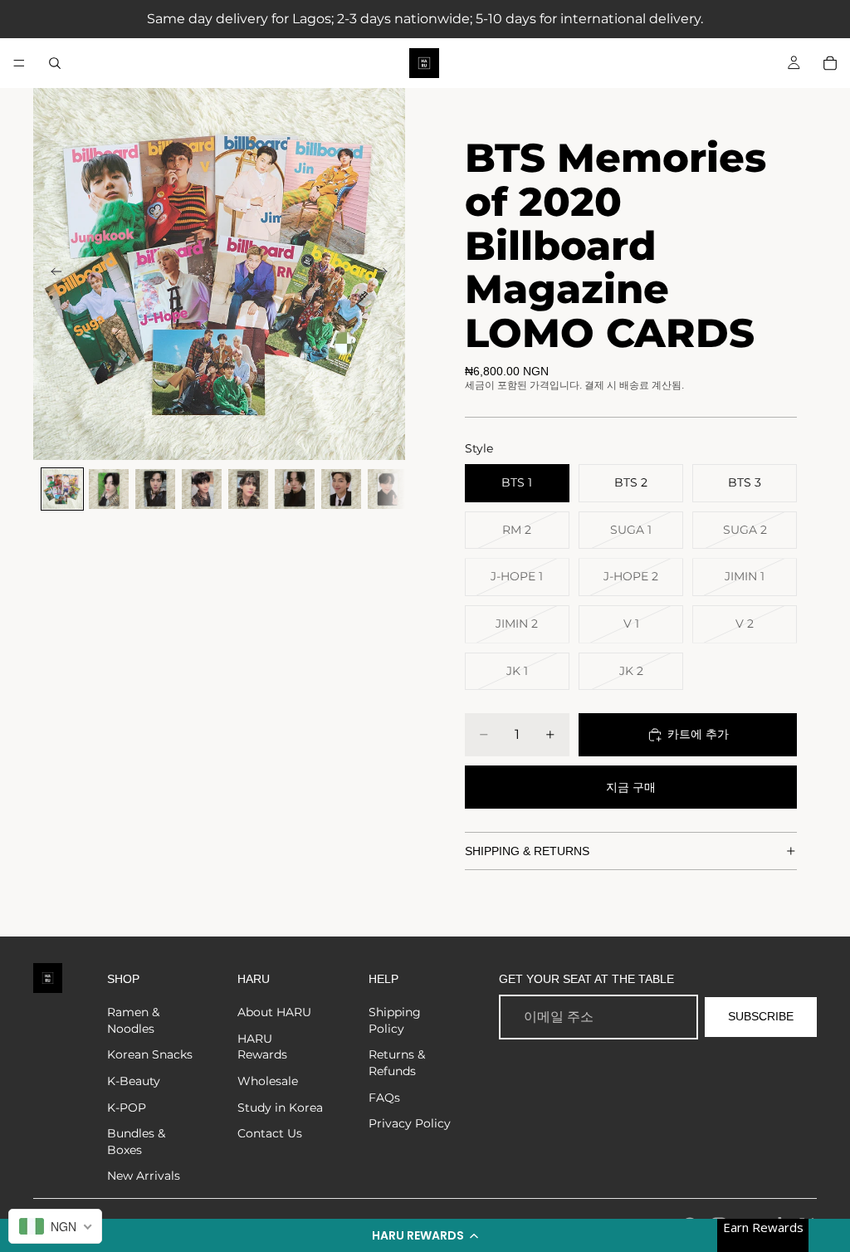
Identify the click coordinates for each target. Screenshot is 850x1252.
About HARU (274, 1012)
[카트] (830, 63)
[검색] (55, 63)
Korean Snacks (150, 1054)
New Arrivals (143, 1175)
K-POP (126, 1107)
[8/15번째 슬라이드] (388, 489)
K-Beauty (133, 1080)
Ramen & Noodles (133, 1020)
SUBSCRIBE (761, 1016)
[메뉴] (19, 63)
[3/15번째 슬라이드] (155, 489)
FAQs (384, 1097)
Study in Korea (280, 1107)
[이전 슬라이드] (51, 274)
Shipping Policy (395, 1020)
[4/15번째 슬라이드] (202, 489)
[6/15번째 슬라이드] (295, 489)
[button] (425, 1235)
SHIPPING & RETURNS (527, 851)
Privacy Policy (410, 1123)
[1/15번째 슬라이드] (62, 489)
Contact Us (269, 1133)
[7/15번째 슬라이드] (341, 489)
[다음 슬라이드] (387, 274)
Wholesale (267, 1080)
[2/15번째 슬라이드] (109, 489)
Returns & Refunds (397, 1062)
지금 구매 (631, 787)
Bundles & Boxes (136, 1141)
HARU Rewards (262, 1047)
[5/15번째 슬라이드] (248, 489)
